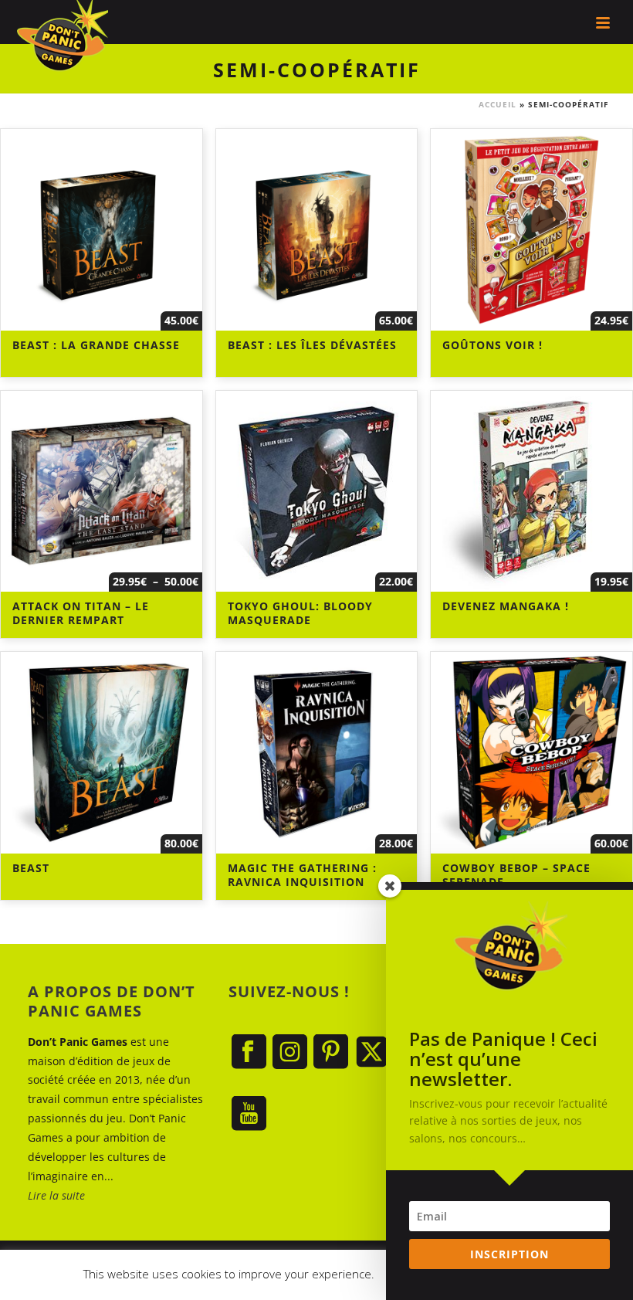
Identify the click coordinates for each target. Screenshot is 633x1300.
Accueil (497, 104)
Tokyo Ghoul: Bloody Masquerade (300, 613)
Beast (30, 867)
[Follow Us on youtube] (249, 1114)
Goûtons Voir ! (492, 345)
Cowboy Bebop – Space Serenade (516, 874)
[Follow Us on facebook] (249, 1052)
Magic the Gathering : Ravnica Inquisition (302, 874)
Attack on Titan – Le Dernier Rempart (80, 613)
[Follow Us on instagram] (289, 1052)
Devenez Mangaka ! (505, 606)
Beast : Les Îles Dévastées (312, 345)
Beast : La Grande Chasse (96, 345)
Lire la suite (56, 1195)
